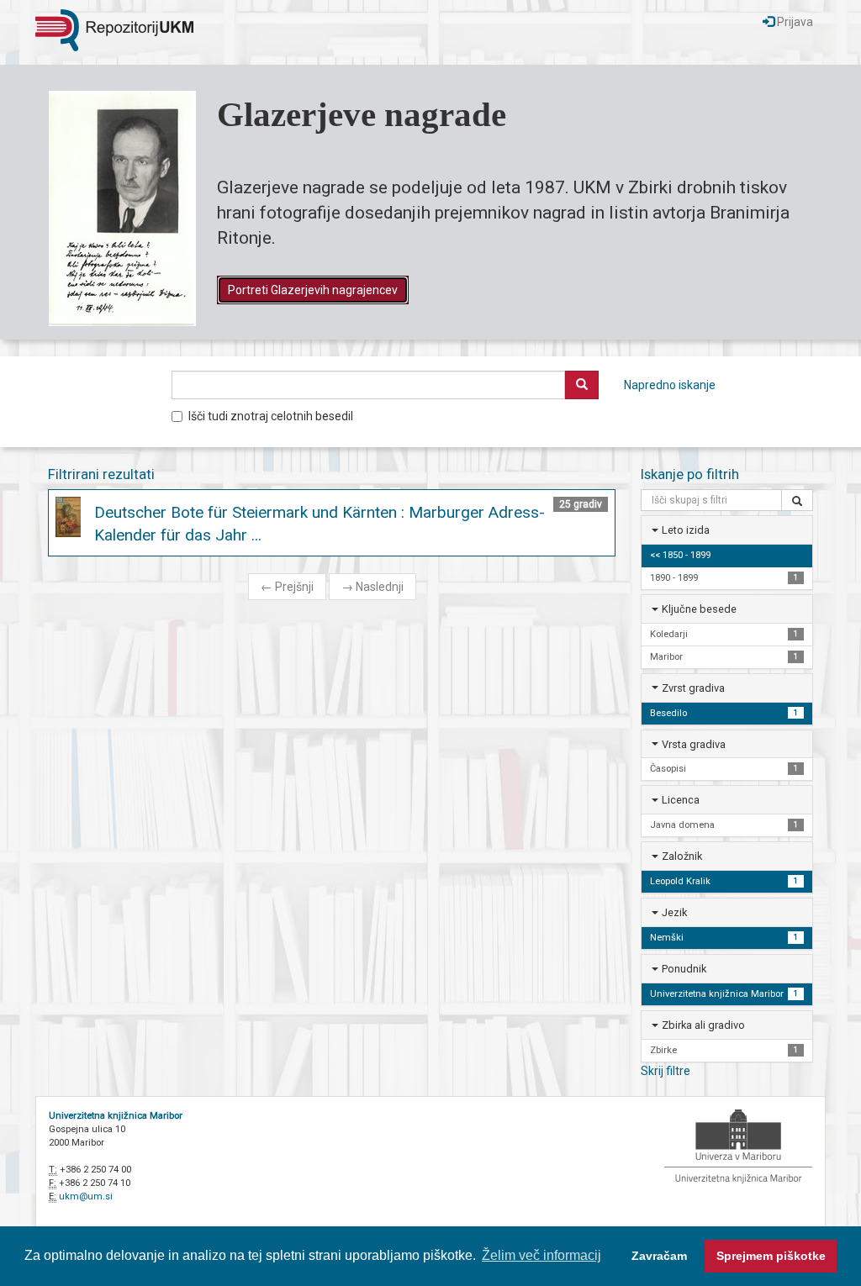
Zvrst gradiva (693, 688)
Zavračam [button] (659, 1255)
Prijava (793, 22)
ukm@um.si (86, 1196)
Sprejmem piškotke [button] (771, 1255)
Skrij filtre (665, 1071)
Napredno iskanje (670, 385)
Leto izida (686, 530)
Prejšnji (287, 586)
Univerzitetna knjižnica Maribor (115, 1115)
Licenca (681, 799)
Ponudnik (684, 968)
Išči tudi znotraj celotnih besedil (270, 416)
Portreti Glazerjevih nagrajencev (313, 290)
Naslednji (372, 586)
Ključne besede (699, 609)
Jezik (674, 912)
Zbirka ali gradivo (703, 1025)
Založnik (682, 856)
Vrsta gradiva (694, 744)
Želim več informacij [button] (541, 1255)
